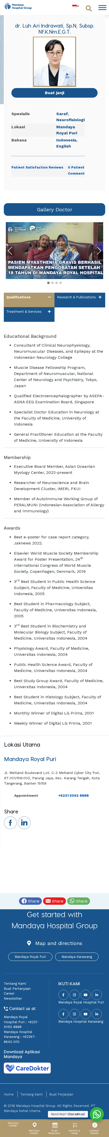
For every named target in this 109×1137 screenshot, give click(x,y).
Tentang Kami (15, 983)
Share (33, 901)
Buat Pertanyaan (17, 989)
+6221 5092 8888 (73, 795)
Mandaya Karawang (77, 957)
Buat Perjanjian (61, 1094)
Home (9, 1094)
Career (9, 993)
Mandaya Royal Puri (30, 957)
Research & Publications (76, 297)
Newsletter (13, 998)
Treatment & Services (24, 311)
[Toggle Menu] (102, 7)
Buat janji (54, 92)
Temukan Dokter (13, 1124)
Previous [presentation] (10, 250)
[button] (48, 283)
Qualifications (18, 297)
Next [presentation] (99, 250)
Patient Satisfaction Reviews (37, 167)
